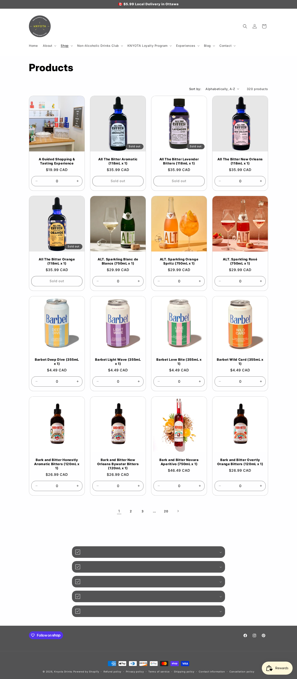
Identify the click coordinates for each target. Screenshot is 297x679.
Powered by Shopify (86, 671)
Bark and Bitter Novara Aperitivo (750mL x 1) (179, 462)
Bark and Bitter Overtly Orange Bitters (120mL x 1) (240, 462)
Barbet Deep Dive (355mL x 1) (57, 362)
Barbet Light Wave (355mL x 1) (118, 362)
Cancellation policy (241, 671)
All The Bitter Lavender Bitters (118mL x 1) (179, 161)
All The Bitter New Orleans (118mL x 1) (240, 161)
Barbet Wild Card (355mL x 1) (240, 362)
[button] (49, 45)
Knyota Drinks (63, 671)
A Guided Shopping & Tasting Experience (57, 161)
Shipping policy (184, 671)
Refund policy (112, 671)
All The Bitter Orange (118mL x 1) (57, 261)
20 (166, 511)
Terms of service (158, 671)
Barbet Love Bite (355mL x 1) (179, 362)
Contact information (212, 671)
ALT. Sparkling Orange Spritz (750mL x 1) (179, 261)
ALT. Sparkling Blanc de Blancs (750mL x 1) (118, 261)
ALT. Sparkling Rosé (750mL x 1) (240, 261)
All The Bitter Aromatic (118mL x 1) (118, 161)
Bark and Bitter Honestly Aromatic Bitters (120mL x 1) (56, 464)
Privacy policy (135, 671)
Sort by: (195, 89)
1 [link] (119, 511)
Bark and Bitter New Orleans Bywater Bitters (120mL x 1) (118, 464)
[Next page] (178, 511)
